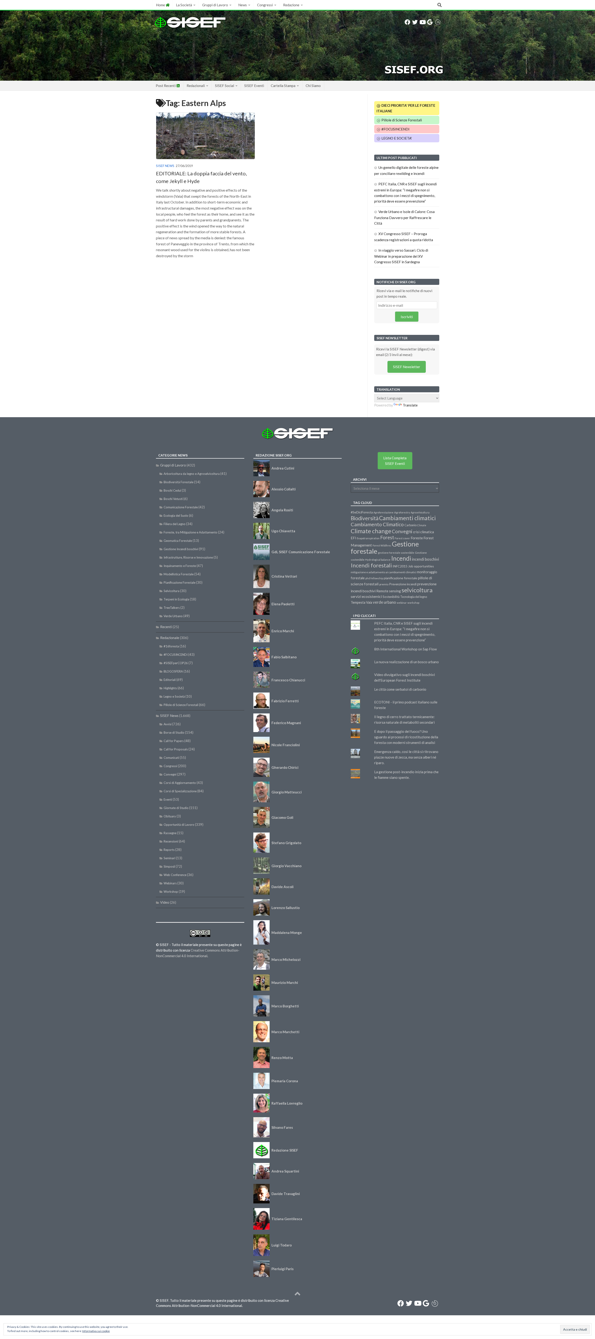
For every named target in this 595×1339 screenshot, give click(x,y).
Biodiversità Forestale (178, 482)
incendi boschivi (425, 559)
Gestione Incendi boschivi (181, 549)
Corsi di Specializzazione (180, 791)
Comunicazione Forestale (181, 507)
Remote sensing (388, 591)
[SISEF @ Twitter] (415, 22)
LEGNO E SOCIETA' (396, 138)
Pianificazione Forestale (179, 582)
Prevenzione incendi (402, 584)
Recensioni (171, 841)
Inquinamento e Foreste (180, 566)
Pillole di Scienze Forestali (401, 120)
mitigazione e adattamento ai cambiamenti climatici (383, 572)
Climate (421, 525)
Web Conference (175, 875)
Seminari (169, 858)
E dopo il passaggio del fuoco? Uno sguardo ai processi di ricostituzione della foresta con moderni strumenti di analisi (406, 737)
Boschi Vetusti (173, 499)
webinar (402, 602)
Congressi (265, 5)
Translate (410, 405)
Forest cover (402, 538)
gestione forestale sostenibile (396, 552)
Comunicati (171, 757)
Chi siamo (313, 85)
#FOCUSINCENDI (395, 129)
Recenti (166, 627)
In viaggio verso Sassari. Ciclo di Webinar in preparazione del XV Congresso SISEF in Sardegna (401, 256)
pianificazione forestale (400, 578)
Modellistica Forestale (179, 574)
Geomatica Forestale (178, 541)
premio (383, 584)
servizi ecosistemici (366, 596)
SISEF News (165, 166)
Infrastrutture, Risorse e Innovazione (188, 557)
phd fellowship (374, 578)
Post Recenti (166, 85)
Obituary (170, 816)
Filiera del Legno (174, 524)
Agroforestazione (383, 512)
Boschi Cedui (172, 490)
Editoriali (170, 680)
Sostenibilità (391, 597)
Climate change (371, 530)
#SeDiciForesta (362, 512)
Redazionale (169, 638)
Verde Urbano (173, 616)
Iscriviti (407, 316)
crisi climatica (423, 532)
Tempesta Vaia (361, 602)
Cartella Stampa (283, 85)
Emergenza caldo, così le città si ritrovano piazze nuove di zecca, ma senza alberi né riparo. (406, 757)
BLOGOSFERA (173, 671)
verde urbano (384, 602)
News (242, 5)
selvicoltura (417, 589)
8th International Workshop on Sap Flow (405, 649)
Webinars (170, 883)
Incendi (401, 558)
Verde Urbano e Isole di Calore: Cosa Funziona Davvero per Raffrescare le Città (404, 217)
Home (161, 5)
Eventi (168, 799)
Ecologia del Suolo (176, 515)
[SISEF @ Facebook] (407, 22)
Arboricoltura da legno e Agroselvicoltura (192, 474)
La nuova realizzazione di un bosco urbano (406, 662)
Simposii (169, 866)
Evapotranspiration (368, 538)
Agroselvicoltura (420, 512)
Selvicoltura (171, 591)
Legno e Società (174, 696)
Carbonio (410, 525)
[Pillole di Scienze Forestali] (437, 22)
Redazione (291, 5)
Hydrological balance (377, 559)
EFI (353, 538)
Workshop (171, 891)
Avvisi (168, 724)
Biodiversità (364, 518)
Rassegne (170, 833)
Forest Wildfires (382, 545)
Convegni (170, 774)
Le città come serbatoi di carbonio (400, 689)
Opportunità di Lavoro (179, 824)
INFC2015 (400, 566)
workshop (413, 602)
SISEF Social (224, 85)
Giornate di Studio (176, 808)
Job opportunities (421, 566)
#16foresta (171, 646)
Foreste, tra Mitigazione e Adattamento (190, 532)
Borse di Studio (174, 732)
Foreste (417, 538)
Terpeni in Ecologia (176, 599)
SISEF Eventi (254, 85)
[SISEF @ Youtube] (422, 22)
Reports (169, 850)
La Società (184, 5)
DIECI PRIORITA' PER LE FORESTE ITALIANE (406, 108)
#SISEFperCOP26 (176, 663)
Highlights (170, 688)
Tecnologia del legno (413, 597)
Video (164, 902)
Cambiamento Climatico (377, 524)
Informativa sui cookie (96, 1331)
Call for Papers (174, 741)
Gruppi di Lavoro (215, 5)
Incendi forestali (371, 565)
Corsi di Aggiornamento (180, 783)
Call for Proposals (176, 749)
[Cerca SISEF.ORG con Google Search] (430, 22)
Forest (387, 537)
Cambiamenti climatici (407, 518)
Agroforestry (402, 512)
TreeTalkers (172, 608)
